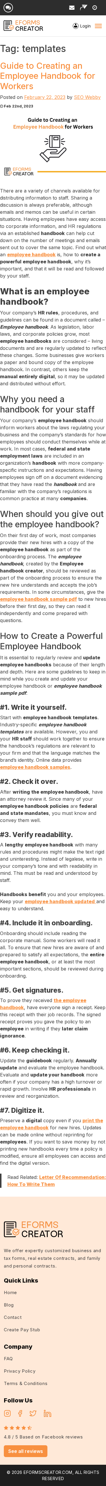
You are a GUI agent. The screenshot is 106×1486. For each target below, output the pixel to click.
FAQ (8, 1358)
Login (85, 25)
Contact (12, 1317)
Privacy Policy (20, 1371)
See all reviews (25, 1451)
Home (10, 1292)
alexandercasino (53, 1207)
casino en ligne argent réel (37, 1200)
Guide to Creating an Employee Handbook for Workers (47, 76)
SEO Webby (87, 97)
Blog (9, 1305)
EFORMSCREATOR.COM (48, 1472)
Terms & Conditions (26, 1383)
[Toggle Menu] (98, 26)
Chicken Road (83, 1200)
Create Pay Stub (22, 1329)
